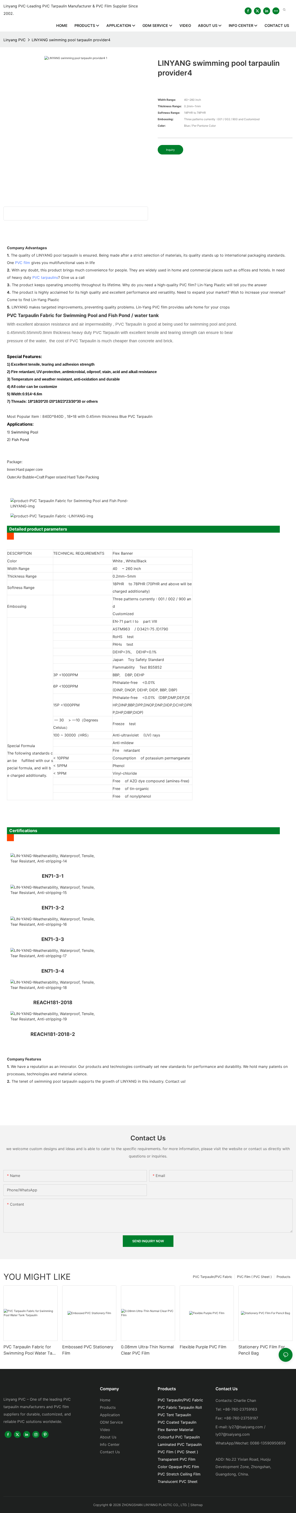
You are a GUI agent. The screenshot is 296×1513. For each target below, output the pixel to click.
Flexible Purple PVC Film (203, 1346)
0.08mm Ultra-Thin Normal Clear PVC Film (147, 1350)
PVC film (22, 262)
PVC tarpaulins (45, 277)
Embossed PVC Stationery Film (87, 1350)
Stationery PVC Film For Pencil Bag (261, 1350)
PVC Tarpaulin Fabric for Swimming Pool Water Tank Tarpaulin (30, 1350)
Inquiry (170, 149)
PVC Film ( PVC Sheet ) (254, 1277)
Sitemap (196, 1505)
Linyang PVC (14, 40)
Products (283, 1277)
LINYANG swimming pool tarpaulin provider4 (71, 40)
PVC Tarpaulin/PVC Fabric (212, 1277)
